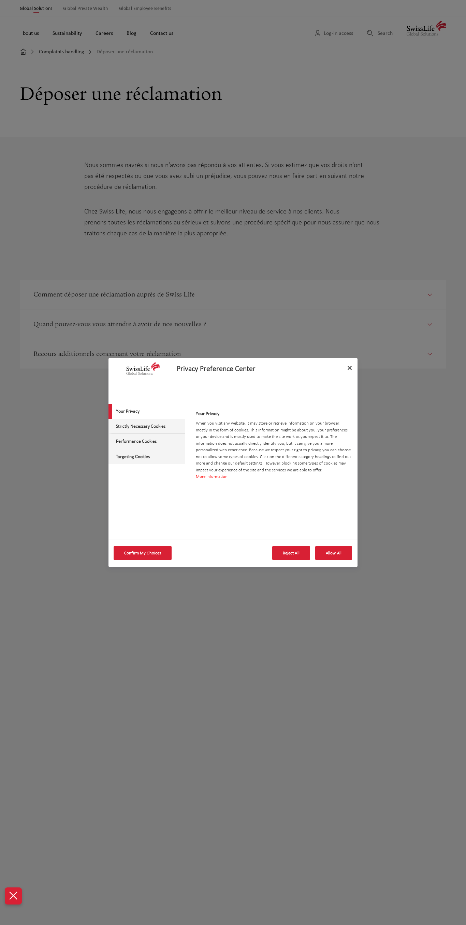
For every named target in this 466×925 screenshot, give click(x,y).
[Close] (349, 367)
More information (212, 476)
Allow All (333, 553)
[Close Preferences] (13, 896)
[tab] (146, 411)
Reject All (291, 553)
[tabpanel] (273, 447)
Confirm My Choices (142, 553)
